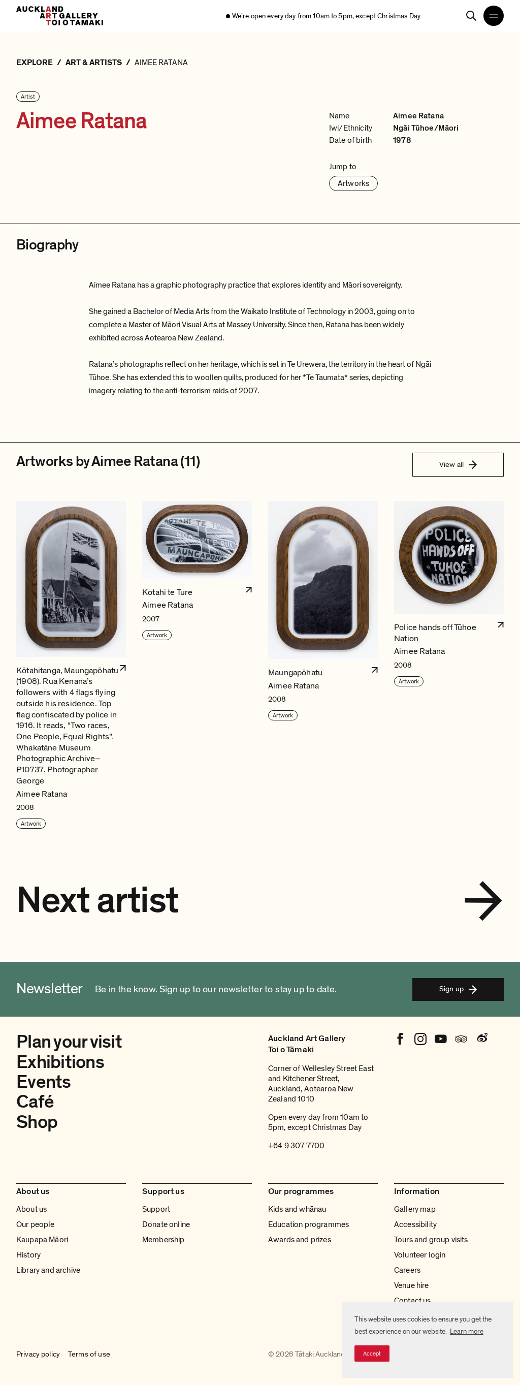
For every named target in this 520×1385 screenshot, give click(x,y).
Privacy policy (38, 1354)
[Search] (471, 16)
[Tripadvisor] (461, 1039)
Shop (36, 1122)
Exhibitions (60, 1062)
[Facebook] (400, 1039)
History (28, 1255)
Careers (407, 1270)
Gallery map (415, 1209)
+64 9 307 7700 (296, 1145)
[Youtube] (441, 1039)
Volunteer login (419, 1255)
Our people (35, 1224)
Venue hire (411, 1285)
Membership (163, 1239)
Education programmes (308, 1224)
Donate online (166, 1224)
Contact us (412, 1300)
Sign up (451, 989)
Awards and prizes (299, 1239)
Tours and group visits (431, 1239)
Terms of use (89, 1354)
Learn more (466, 1331)
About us (31, 1209)
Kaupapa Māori (42, 1239)
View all (451, 464)
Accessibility (415, 1224)
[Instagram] (420, 1039)
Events (43, 1081)
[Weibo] (481, 1039)
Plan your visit (69, 1041)
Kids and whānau (297, 1209)
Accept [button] (372, 1353)
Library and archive (48, 1270)
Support (156, 1209)
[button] (71, 665)
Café (35, 1101)
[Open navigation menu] (493, 16)
